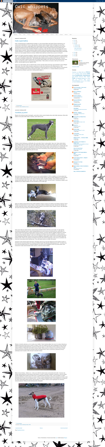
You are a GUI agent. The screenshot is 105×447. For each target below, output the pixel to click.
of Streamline (76, 133)
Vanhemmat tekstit (64, 428)
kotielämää (24, 106)
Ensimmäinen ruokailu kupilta (79, 134)
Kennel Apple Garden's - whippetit (80, 157)
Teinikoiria (75, 92)
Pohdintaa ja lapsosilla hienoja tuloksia (80, 109)
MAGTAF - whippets (78, 112)
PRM (30, 424)
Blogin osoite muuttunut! (78, 149)
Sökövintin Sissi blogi (78, 161)
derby (85, 72)
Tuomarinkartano (76, 80)
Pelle (33, 34)
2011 (74, 55)
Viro (72, 82)
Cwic (81, 60)
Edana (52, 34)
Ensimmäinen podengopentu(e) (79, 113)
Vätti (77, 82)
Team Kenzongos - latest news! (80, 87)
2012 (74, 54)
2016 (74, 41)
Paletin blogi (76, 120)
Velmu (38, 34)
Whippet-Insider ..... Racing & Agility (81, 137)
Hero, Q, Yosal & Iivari (78, 148)
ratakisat (79, 78)
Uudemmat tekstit (18, 428)
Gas (75, 73)
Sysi (24, 34)
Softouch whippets (77, 95)
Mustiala (76, 76)
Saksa (87, 78)
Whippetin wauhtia (77, 104)
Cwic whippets (31, 6)
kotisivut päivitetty (77, 158)
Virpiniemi (75, 82)
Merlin (66, 34)
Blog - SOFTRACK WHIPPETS (80, 171)
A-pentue (74, 72)
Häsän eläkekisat (77, 105)
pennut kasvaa (76, 101)
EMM (73, 73)
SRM (76, 79)
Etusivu (15, 34)
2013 (74, 52)
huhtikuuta (76, 45)
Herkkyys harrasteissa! (78, 88)
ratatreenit (84, 78)
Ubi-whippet (76, 108)
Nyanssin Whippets (78, 100)
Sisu (20, 34)
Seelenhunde (76, 138)
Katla (43, 34)
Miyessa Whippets (77, 91)
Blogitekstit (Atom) (20, 430)
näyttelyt (88, 76)
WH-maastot (81, 82)
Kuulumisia (75, 117)
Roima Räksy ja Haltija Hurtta (80, 116)
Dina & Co (76, 125)
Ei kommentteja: (19, 105)
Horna (28, 34)
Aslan (47, 34)
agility (78, 72)
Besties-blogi (76, 129)
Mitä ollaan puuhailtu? (77, 154)
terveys (27, 106)
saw (56, 437)
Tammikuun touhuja (77, 126)
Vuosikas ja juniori (21, 112)
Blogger (65, 437)
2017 (74, 40)
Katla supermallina (21, 41)
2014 (74, 43)
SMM (73, 79)
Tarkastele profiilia (75, 66)
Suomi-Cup (80, 79)
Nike (57, 34)
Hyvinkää (84, 73)
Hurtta (61, 34)
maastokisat (86, 75)
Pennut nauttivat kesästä (78, 96)
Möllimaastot (81, 76)
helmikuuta (76, 46)
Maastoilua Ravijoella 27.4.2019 (79, 130)
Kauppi (73, 75)
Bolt (70, 34)
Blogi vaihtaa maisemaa (78, 168)
